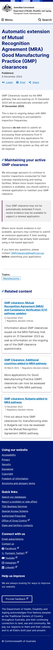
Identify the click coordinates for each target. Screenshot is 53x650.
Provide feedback (16, 599)
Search (47, 19)
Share (35, 82)
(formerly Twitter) (15, 553)
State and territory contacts (17, 525)
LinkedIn (10, 567)
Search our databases (14, 496)
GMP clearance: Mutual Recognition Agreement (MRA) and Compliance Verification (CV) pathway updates (25, 308)
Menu (8, 19)
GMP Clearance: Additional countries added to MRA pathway (25, 361)
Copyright (7, 473)
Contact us (8, 543)
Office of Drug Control (15, 520)
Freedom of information (15, 478)
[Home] (26, 9)
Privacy (6, 459)
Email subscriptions (12, 538)
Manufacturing (11, 278)
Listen (9, 82)
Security (6, 464)
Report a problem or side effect (19, 501)
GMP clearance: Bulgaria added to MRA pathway (25, 400)
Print (22, 82)
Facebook (11, 548)
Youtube (10, 557)
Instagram (11, 562)
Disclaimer (7, 469)
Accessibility (9, 454)
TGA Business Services (14, 506)
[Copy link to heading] (3, 160)
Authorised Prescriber (14, 515)
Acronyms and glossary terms (18, 483)
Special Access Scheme (15, 511)
